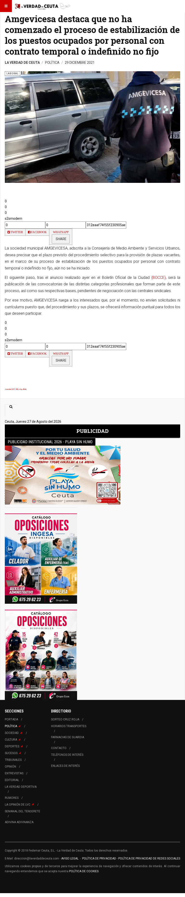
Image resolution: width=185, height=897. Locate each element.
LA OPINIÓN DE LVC (17, 804)
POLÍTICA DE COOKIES (84, 871)
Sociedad (12, 733)
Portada (11, 719)
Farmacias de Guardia (67, 737)
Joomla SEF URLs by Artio (15, 389)
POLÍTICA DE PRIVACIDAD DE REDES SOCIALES (149, 858)
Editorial (12, 780)
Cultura (11, 739)
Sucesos (11, 753)
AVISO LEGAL (69, 858)
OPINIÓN (10, 766)
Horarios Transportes (68, 726)
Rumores (12, 798)
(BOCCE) (158, 277)
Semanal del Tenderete (22, 811)
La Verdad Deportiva (21, 786)
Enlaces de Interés (65, 766)
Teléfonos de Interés (67, 754)
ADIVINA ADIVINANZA (19, 822)
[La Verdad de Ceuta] (42, 6)
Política (11, 726)
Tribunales (13, 760)
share (60, 239)
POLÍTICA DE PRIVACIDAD (99, 858)
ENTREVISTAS (14, 773)
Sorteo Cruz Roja (65, 719)
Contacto (58, 748)
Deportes (12, 746)
